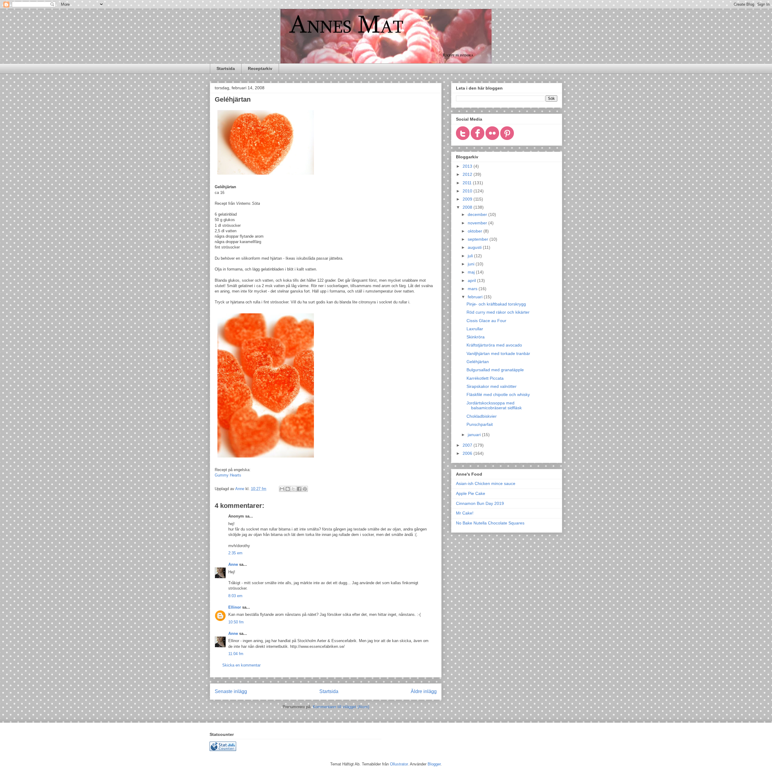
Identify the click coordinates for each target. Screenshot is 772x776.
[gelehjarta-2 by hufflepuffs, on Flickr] (266, 459)
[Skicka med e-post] (282, 489)
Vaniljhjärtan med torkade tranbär (498, 353)
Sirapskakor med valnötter (492, 386)
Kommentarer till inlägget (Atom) (341, 707)
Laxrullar (475, 328)
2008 (468, 207)
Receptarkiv (260, 68)
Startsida (226, 68)
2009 (468, 199)
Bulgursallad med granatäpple (495, 369)
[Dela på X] (293, 489)
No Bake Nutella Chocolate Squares (490, 523)
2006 (468, 453)
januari (475, 434)
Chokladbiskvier (482, 416)
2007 (468, 445)
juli (471, 255)
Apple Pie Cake (470, 493)
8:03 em (235, 596)
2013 (468, 166)
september (478, 239)
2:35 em (235, 553)
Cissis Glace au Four (486, 320)
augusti (475, 247)
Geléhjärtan (478, 361)
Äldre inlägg (424, 691)
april (472, 280)
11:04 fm (235, 653)
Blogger (434, 764)
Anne (233, 564)
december (478, 214)
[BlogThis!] (288, 489)
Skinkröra (476, 336)
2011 (468, 182)
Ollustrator (399, 764)
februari (476, 296)
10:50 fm (236, 622)
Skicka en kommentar (241, 665)
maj (472, 272)
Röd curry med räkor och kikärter (498, 312)
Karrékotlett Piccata (485, 378)
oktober (475, 231)
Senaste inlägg (231, 691)
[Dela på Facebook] (299, 489)
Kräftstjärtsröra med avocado (494, 345)
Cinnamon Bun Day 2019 (480, 503)
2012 (468, 174)
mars (473, 288)
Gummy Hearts (228, 475)
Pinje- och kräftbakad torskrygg (496, 304)
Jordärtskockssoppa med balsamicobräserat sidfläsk (494, 405)
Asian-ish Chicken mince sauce (485, 483)
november (478, 222)
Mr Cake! (464, 513)
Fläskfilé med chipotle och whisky (498, 394)
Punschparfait (480, 424)
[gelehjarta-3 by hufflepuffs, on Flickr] (266, 176)
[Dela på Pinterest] (305, 489)
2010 (468, 190)
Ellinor (234, 607)
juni (472, 263)
